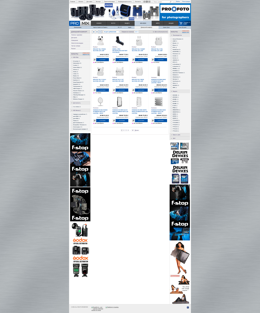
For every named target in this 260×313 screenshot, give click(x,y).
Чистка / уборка (75, 46)
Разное (73, 48)
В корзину (102, 59)
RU (147, 1)
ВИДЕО (127, 23)
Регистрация (186, 1)
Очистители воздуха (77, 43)
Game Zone (166, 27)
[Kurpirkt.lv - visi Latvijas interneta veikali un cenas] (98, 308)
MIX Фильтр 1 (77, 110)
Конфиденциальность (125, 1)
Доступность (77, 103)
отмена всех (86, 53)
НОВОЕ (99, 23)
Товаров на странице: (128, 31)
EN (149, 1)
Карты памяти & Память (100, 27)
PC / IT (120, 27)
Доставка (89, 1)
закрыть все (86, 54)
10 (132, 130)
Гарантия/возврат (109, 1)
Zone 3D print (182, 27)
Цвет (174, 138)
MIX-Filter (76, 57)
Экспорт (98, 1)
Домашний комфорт (146, 27)
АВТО (158, 23)
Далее (137, 130)
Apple (129, 27)
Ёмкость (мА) (176, 135)
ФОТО (113, 23)
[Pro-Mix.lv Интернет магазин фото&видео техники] (80, 23)
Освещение (74, 40)
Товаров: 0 (186, 23)
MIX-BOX (143, 23)
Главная (72, 1)
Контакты (138, 1)
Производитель (177, 35)
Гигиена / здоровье (76, 35)
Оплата (81, 1)
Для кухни (74, 37)
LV (144, 1)
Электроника (77, 27)
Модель (175, 91)
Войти (178, 1)
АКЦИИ (171, 23)
